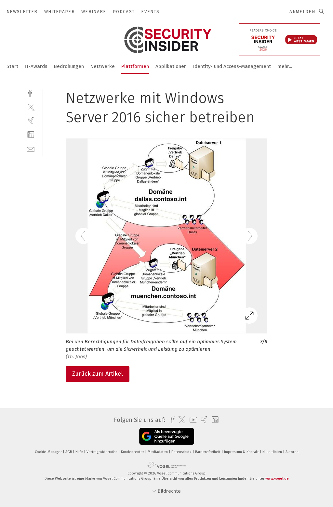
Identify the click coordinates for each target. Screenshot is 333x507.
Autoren (292, 452)
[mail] (31, 149)
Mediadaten (158, 452)
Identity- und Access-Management (232, 66)
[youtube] (191, 420)
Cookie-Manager (49, 452)
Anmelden (302, 11)
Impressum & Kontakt (242, 452)
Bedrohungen (69, 66)
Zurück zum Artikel (97, 373)
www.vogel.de (277, 478)
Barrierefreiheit (208, 452)
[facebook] (31, 93)
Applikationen (171, 66)
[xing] (31, 121)
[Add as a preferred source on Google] (166, 436)
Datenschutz (182, 452)
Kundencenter (133, 452)
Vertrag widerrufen (102, 452)
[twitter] (31, 107)
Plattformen (135, 66)
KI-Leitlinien (272, 452)
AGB (69, 452)
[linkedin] (31, 135)
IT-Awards (36, 66)
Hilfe (79, 452)
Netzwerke (102, 66)
